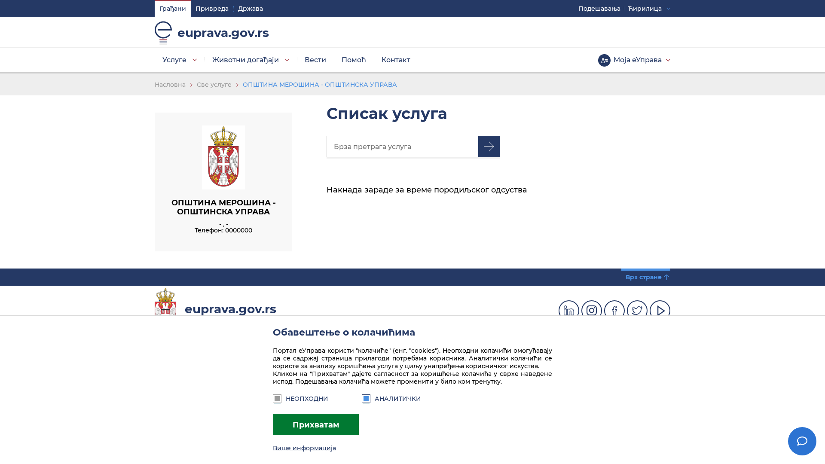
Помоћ (354, 60)
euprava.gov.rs (223, 32)
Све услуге (214, 85)
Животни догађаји (245, 60)
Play (660, 310)
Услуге (174, 60)
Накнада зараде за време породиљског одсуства (427, 189)
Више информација (304, 448)
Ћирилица (645, 8)
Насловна (170, 85)
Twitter (637, 310)
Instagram (591, 310)
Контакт (396, 60)
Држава (250, 8)
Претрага (489, 146)
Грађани (172, 8)
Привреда (212, 8)
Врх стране (644, 277)
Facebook (614, 310)
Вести (315, 60)
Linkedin (569, 310)
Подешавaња (599, 8)
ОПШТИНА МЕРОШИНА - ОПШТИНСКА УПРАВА (320, 85)
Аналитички (398, 399)
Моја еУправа (638, 60)
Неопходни (307, 399)
